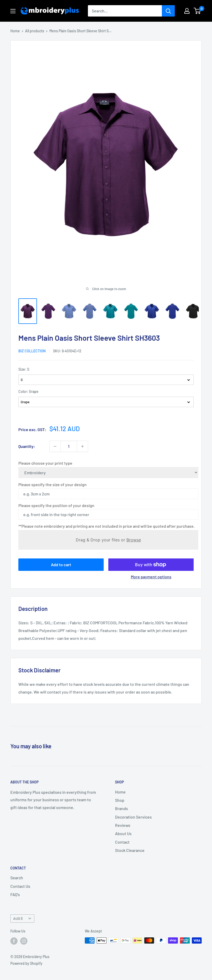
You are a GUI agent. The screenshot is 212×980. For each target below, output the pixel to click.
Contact (122, 841)
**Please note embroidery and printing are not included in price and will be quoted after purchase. (106, 526)
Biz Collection (32, 351)
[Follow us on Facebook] (14, 941)
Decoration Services (133, 816)
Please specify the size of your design (52, 484)
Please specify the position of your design (56, 505)
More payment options (151, 576)
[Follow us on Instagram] (23, 941)
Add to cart (61, 564)
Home (15, 31)
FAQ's (15, 894)
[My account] (187, 11)
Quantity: (26, 446)
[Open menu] (13, 11)
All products (34, 31)
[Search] (168, 11)
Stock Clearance (130, 850)
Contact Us (20, 886)
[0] (197, 11)
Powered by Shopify (26, 963)
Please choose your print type (45, 463)
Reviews (122, 825)
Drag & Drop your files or (108, 539)
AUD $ (18, 918)
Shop (119, 800)
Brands (121, 808)
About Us (123, 833)
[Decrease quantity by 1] (55, 446)
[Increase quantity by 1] (82, 446)
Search (16, 877)
